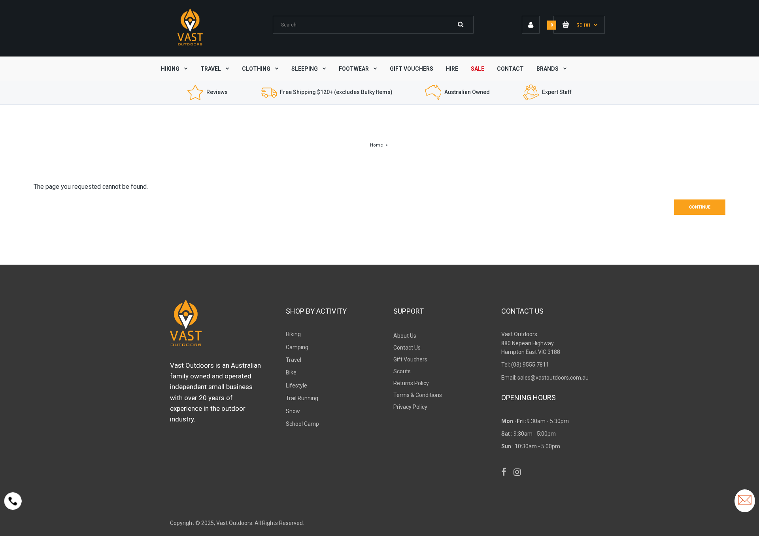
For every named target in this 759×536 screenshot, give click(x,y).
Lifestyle (296, 385)
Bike (291, 372)
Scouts (402, 371)
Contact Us (407, 347)
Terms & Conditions (417, 395)
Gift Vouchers (410, 359)
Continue (699, 207)
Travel (293, 360)
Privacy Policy (410, 407)
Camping (297, 347)
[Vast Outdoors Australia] (190, 45)
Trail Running (302, 398)
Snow (293, 411)
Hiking (293, 334)
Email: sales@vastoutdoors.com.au (545, 377)
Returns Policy (411, 383)
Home (376, 145)
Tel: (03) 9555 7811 (525, 364)
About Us (404, 336)
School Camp (302, 424)
